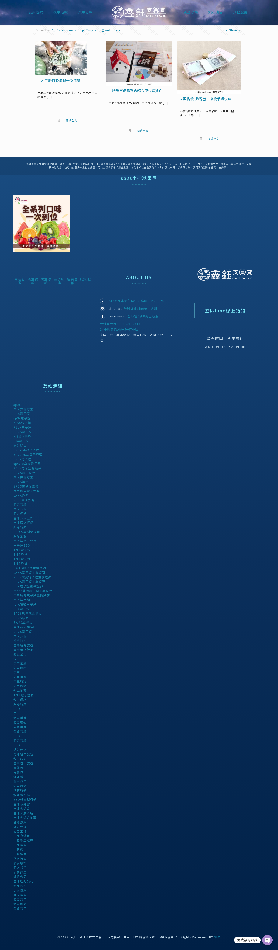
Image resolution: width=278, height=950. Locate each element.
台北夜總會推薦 (25, 817)
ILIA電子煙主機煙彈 (28, 586)
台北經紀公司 (23, 881)
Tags (89, 30)
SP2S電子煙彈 (24, 472)
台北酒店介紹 (23, 813)
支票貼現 (20, 281)
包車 (16, 658)
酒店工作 (20, 831)
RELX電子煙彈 (24, 500)
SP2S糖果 (21, 618)
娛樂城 (18, 776)
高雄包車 (20, 767)
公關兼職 (20, 731)
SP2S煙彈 (21, 481)
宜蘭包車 (20, 772)
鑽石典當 (72, 281)
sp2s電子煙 (22, 418)
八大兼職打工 (23, 409)
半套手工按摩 (23, 840)
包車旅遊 (20, 686)
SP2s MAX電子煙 (26, 450)
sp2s (17, 404)
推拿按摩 (20, 640)
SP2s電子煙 (22, 459)
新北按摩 (20, 885)
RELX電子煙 (22, 427)
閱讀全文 (71, 120)
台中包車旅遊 (23, 763)
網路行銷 (20, 527)
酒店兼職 (20, 504)
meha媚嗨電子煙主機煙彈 (32, 590)
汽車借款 (46, 281)
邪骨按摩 (20, 822)
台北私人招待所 (25, 627)
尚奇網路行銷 (23, 649)
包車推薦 (20, 663)
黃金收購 (59, 281)
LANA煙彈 (21, 495)
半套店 (18, 849)
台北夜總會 (21, 804)
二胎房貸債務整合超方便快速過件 (135, 90)
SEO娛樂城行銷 (25, 799)
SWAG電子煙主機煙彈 (29, 568)
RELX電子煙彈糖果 (27, 468)
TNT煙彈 (20, 554)
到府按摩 (20, 895)
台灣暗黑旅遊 (23, 645)
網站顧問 (20, 445)
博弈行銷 (20, 790)
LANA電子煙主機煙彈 (29, 572)
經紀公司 (20, 654)
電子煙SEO (21, 545)
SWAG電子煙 (23, 622)
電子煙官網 (21, 599)
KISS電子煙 (22, 422)
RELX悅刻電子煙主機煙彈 (32, 577)
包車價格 (20, 668)
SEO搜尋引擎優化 (26, 531)
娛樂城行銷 (21, 795)
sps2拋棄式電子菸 (27, 463)
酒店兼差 (20, 717)
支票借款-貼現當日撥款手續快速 (205, 98)
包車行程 (20, 681)
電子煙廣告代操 (25, 540)
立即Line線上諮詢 (225, 310)
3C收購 (86, 279)
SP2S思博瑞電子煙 (27, 613)
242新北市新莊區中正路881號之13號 (136, 300)
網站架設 (20, 536)
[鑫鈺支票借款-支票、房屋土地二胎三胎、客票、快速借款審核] (139, 12)
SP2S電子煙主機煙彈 (29, 581)
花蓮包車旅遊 (23, 754)
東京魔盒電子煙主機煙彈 (31, 595)
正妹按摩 (20, 854)
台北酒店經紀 (23, 522)
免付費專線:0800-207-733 (120, 324)
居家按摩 (20, 890)
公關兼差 (20, 727)
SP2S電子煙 (22, 432)
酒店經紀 (20, 513)
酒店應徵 (20, 722)
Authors (111, 30)
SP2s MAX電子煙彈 (28, 454)
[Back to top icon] (259, 942)
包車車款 (20, 677)
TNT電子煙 (22, 550)
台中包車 (20, 781)
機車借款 (33, 281)
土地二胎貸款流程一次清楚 (59, 80)
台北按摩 (20, 845)
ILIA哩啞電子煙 (24, 604)
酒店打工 (20, 872)
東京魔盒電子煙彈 (26, 491)
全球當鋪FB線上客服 (143, 316)
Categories (65, 30)
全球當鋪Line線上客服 (141, 308)
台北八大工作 (23, 518)
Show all (236, 30)
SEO (16, 708)
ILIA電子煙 (21, 413)
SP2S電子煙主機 (26, 486)
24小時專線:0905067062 (119, 329)
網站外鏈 (20, 749)
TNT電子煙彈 (23, 695)
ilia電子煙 (21, 441)
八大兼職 (20, 509)
